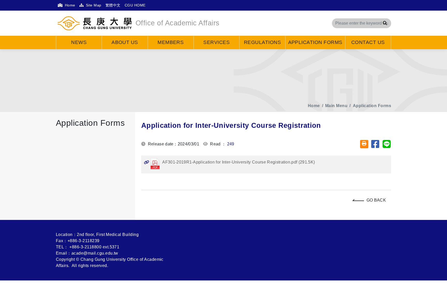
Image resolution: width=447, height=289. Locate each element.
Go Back (376, 200)
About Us (124, 42)
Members (171, 42)
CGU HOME (135, 5)
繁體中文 (113, 5)
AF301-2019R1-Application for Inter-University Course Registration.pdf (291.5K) (229, 162)
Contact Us (368, 42)
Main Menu (336, 105)
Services (216, 42)
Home (69, 5)
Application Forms (315, 42)
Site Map (93, 5)
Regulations (262, 42)
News (79, 42)
